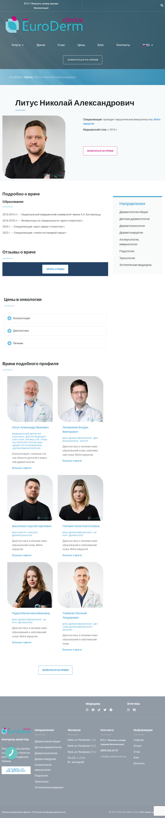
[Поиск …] (162, 6)
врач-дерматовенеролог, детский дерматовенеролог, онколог (80, 627)
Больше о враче (21, 468)
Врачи (28, 77)
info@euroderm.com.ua (113, 756)
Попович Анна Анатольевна (81, 526)
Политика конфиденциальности (49, 812)
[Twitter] (105, 709)
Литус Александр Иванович (30, 427)
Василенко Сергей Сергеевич (32, 526)
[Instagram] (87, 709)
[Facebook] (93, 709)
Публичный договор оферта (16, 812)
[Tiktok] (99, 709)
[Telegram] (111, 709)
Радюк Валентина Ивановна (31, 613)
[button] (18, 45)
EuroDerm (15, 77)
